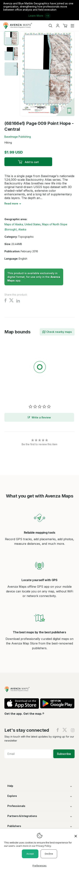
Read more (11, 203)
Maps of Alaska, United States (22, 224)
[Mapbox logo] (14, 394)
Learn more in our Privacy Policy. (33, 845)
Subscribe (64, 754)
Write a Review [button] (41, 417)
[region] (39, 367)
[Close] (76, 834)
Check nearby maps (59, 331)
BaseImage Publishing (17, 136)
